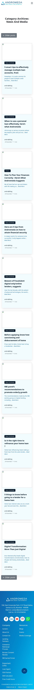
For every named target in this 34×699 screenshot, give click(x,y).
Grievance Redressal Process (6, 647)
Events (21, 632)
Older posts (9, 35)
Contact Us (6, 636)
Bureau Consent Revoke (8, 653)
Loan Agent (6, 669)
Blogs (21, 629)
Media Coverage (25, 636)
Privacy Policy (22, 687)
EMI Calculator (7, 676)
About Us (5, 632)
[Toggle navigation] (32, 3)
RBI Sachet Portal (8, 658)
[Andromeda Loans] (12, 3)
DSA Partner (6, 672)
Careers (5, 629)
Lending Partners (5, 640)
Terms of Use (10, 687)
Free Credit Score (8, 679)
